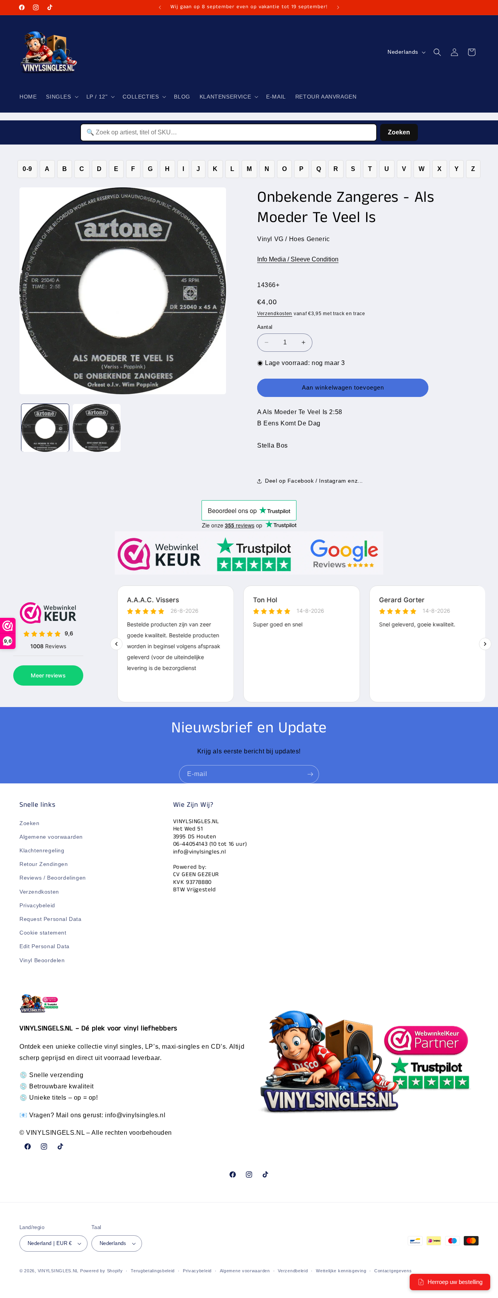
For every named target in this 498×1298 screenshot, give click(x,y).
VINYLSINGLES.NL (58, 1270)
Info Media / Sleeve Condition (297, 259)
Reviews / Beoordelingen (52, 878)
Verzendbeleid (293, 1270)
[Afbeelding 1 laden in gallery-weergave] (45, 427)
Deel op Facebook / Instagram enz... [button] (314, 481)
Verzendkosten (274, 313)
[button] (61, 96)
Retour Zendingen (43, 864)
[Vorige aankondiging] (159, 7)
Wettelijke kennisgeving (341, 1270)
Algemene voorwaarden (51, 837)
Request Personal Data (50, 919)
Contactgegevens (393, 1270)
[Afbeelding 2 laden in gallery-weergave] (96, 427)
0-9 (27, 169)
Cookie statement (43, 932)
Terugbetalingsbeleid (153, 1270)
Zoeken (399, 132)
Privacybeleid (37, 905)
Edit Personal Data (44, 946)
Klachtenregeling (42, 850)
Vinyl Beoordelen (42, 960)
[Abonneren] (310, 774)
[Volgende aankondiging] (338, 7)
